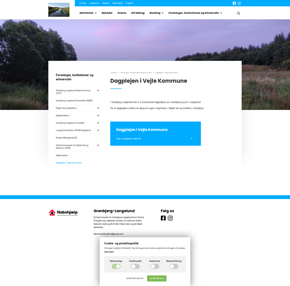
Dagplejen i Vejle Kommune (69, 163)
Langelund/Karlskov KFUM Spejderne (73, 130)
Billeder (106, 3)
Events (122, 13)
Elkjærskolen (62, 155)
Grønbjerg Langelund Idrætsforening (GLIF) (73, 91)
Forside (82, 3)
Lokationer (94, 3)
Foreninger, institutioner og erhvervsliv (194, 13)
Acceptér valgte (134, 278)
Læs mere (109, 251)
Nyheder (107, 13)
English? (130, 3)
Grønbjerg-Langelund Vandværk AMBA (74, 100)
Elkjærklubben (62, 115)
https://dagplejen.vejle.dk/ (128, 138)
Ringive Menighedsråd (66, 138)
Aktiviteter (86, 13)
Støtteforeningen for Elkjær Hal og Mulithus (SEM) (72, 146)
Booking (155, 13)
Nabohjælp (118, 3)
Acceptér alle (157, 278)
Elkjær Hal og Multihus (66, 108)
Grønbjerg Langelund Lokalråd (70, 123)
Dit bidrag (138, 13)
